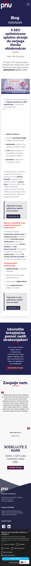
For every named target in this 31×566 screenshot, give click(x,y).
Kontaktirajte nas (13, 216)
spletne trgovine (10, 237)
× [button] (29, 531)
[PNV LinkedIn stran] (9, 527)
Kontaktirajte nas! (15, 368)
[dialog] (15, 547)
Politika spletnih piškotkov (9, 514)
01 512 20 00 (9, 499)
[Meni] (28, 4)
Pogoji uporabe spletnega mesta (11, 511)
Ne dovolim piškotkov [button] (15, 562)
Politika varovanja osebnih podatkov (12, 513)
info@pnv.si (10, 501)
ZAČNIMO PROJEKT (15, 467)
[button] (15, 555)
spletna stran (21, 70)
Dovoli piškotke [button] (15, 558)
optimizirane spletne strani (14, 234)
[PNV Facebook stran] (3, 527)
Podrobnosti (4, 541)
